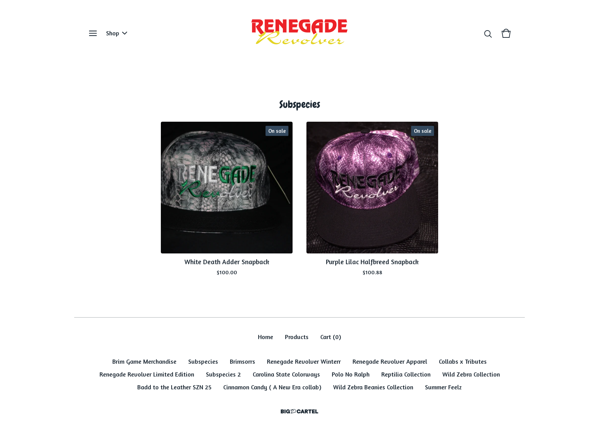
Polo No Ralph (351, 374)
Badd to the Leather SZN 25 (174, 387)
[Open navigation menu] (93, 33)
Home (265, 336)
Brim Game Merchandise (144, 361)
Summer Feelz (443, 387)
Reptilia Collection (406, 374)
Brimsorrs (242, 361)
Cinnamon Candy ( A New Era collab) (272, 387)
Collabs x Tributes (463, 361)
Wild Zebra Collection (471, 374)
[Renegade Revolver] (299, 33)
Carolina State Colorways (286, 374)
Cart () (330, 336)
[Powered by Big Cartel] (299, 411)
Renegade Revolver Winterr (304, 361)
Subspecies (203, 361)
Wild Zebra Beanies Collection (373, 387)
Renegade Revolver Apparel (390, 361)
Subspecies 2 (223, 374)
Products (297, 336)
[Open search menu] (488, 33)
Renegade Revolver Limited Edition (146, 374)
